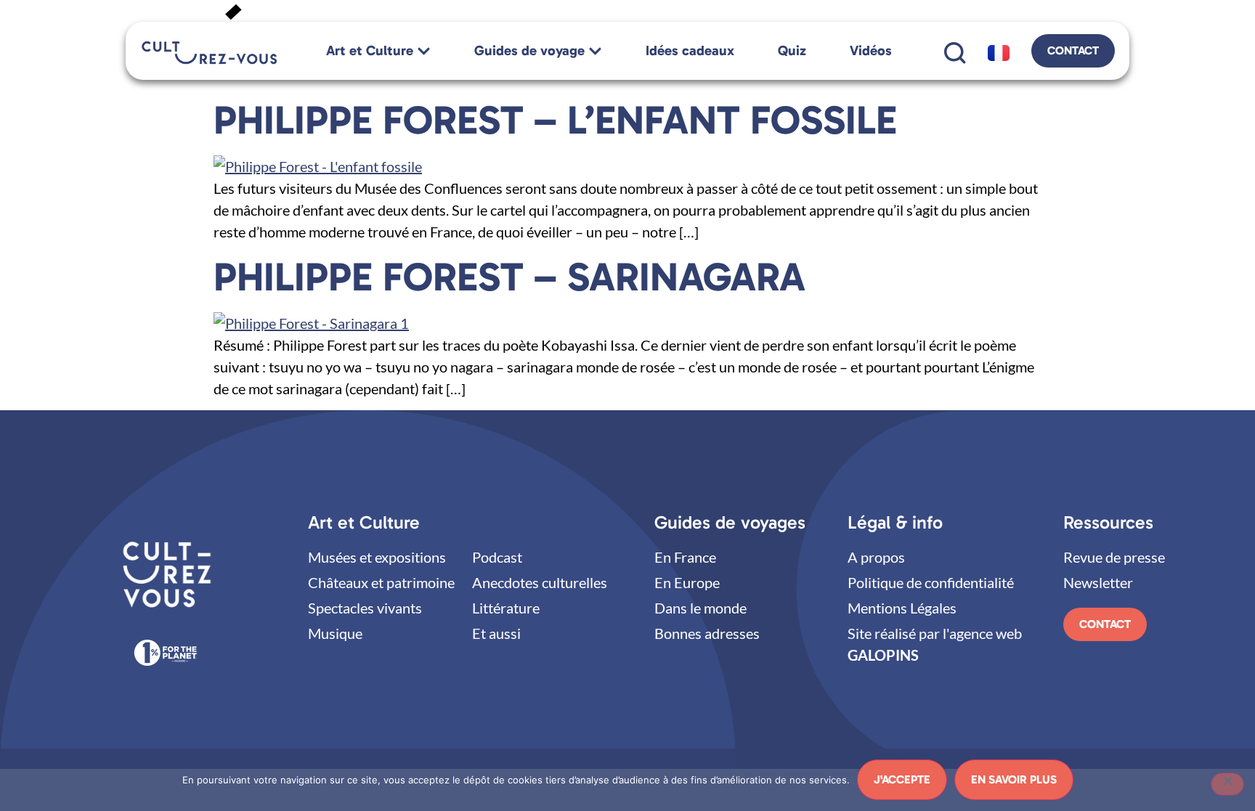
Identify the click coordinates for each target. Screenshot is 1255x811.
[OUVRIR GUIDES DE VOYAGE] (595, 51)
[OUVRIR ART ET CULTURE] (424, 51)
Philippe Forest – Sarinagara (509, 277)
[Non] (1227, 784)
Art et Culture (364, 522)
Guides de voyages (729, 522)
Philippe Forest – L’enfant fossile (555, 120)
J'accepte (902, 779)
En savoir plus (1014, 779)
